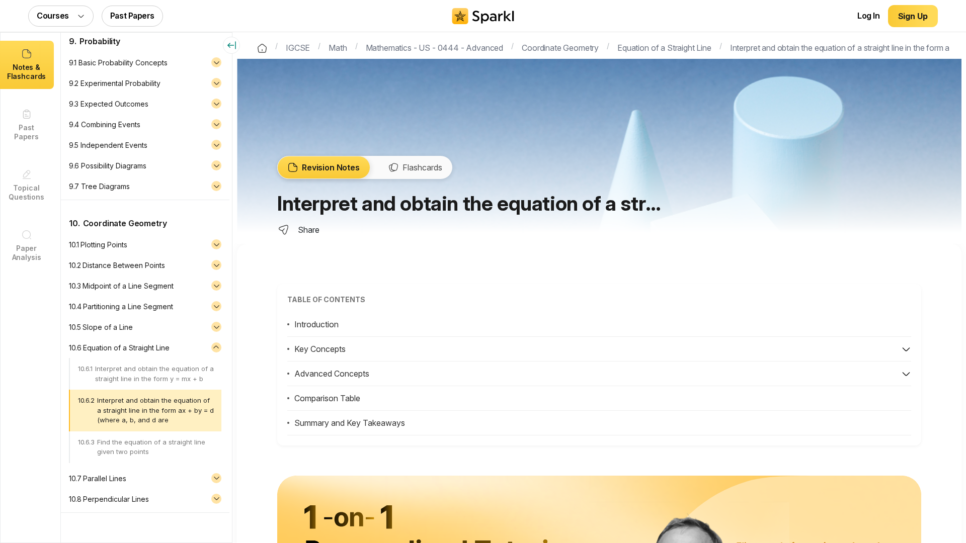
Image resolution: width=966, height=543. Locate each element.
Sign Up (913, 16)
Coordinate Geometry (560, 47)
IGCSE (298, 47)
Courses (53, 16)
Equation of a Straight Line (664, 47)
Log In (868, 16)
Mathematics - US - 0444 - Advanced (435, 47)
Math (338, 47)
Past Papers (132, 16)
